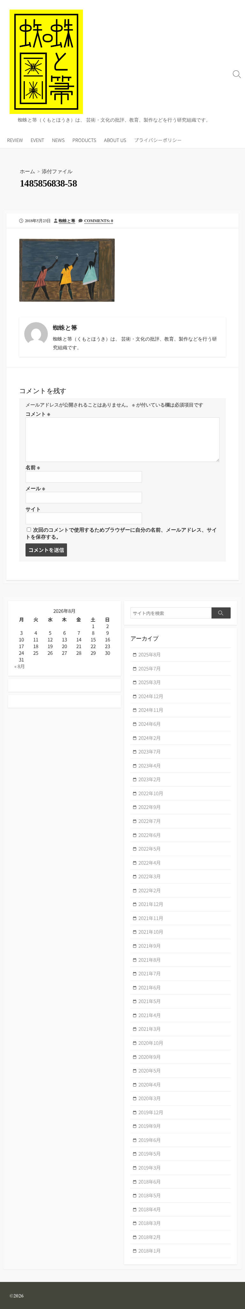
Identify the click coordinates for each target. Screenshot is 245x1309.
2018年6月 (149, 1181)
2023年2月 (149, 779)
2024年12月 (150, 696)
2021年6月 (149, 987)
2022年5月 (149, 848)
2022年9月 (149, 806)
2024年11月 (150, 709)
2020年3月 (149, 1098)
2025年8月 (149, 654)
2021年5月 (149, 1001)
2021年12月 (150, 904)
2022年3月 (149, 876)
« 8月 (19, 666)
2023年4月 (149, 765)
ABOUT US (115, 140)
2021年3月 (149, 1028)
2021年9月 (149, 945)
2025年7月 (149, 668)
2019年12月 (150, 1112)
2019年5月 (149, 1153)
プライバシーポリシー (158, 140)
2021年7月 (149, 973)
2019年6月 (149, 1139)
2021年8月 (149, 959)
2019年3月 (149, 1167)
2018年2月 (149, 1237)
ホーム (27, 171)
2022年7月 (149, 820)
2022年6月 (149, 834)
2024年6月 (149, 723)
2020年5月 (149, 1070)
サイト (33, 509)
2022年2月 (149, 890)
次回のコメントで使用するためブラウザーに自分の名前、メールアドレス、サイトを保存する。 (121, 533)
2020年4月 (149, 1084)
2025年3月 (149, 682)
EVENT (37, 140)
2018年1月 (149, 1250)
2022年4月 (149, 862)
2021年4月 (149, 1015)
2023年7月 (149, 751)
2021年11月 (150, 918)
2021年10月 (150, 931)
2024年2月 (149, 737)
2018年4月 (149, 1209)
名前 (33, 467)
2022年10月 (150, 793)
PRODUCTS (84, 140)
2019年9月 (149, 1125)
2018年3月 (149, 1223)
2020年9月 (149, 1056)
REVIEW (15, 140)
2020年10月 (150, 1042)
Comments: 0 (98, 220)
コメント (38, 413)
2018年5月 (149, 1195)
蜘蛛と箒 (67, 220)
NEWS (58, 140)
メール (35, 488)
